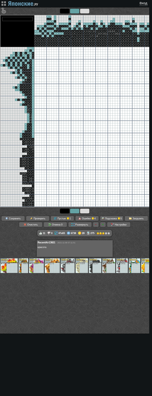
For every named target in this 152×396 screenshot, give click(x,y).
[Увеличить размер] (103, 224)
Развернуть (81, 224)
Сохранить (14, 218)
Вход (143, 3)
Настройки (120, 224)
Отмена (56, 224)
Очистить (32, 224)
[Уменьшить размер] (96, 224)
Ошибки (88, 218)
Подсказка (113, 218)
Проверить (39, 218)
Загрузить (138, 218)
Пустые (64, 218)
